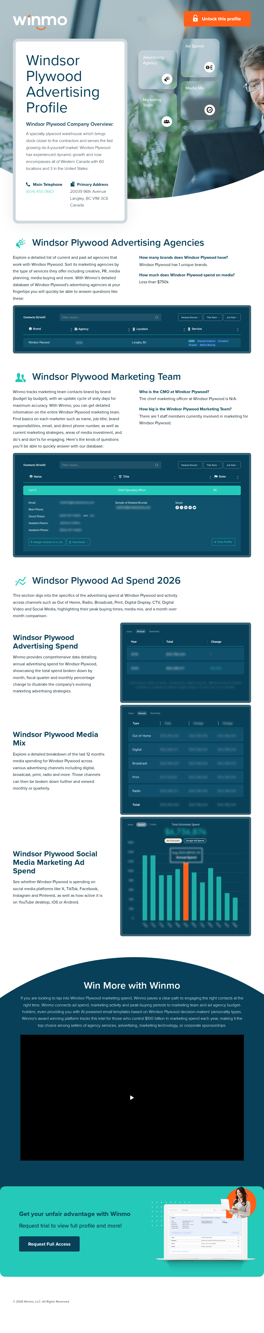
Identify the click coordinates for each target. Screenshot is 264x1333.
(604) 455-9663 (40, 191)
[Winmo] (51, 22)
